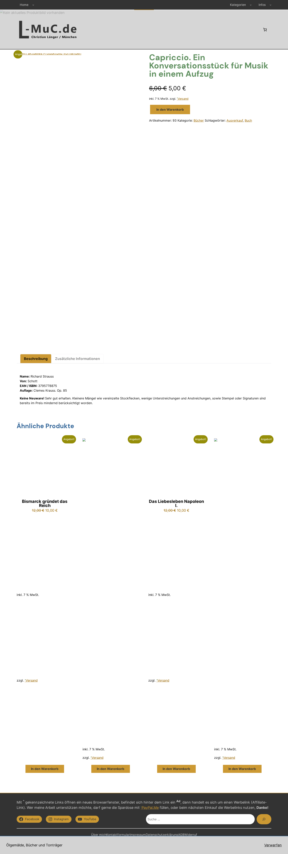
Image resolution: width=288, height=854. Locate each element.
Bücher (199, 120)
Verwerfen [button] (273, 845)
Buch (248, 120)
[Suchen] (264, 819)
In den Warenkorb (170, 109)
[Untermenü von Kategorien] (251, 5)
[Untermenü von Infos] (270, 5)
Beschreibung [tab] (36, 359)
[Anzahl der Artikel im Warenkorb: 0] (265, 29)
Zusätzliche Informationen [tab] (77, 359)
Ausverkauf (234, 120)
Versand (183, 98)
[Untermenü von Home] (33, 5)
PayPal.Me (150, 808)
